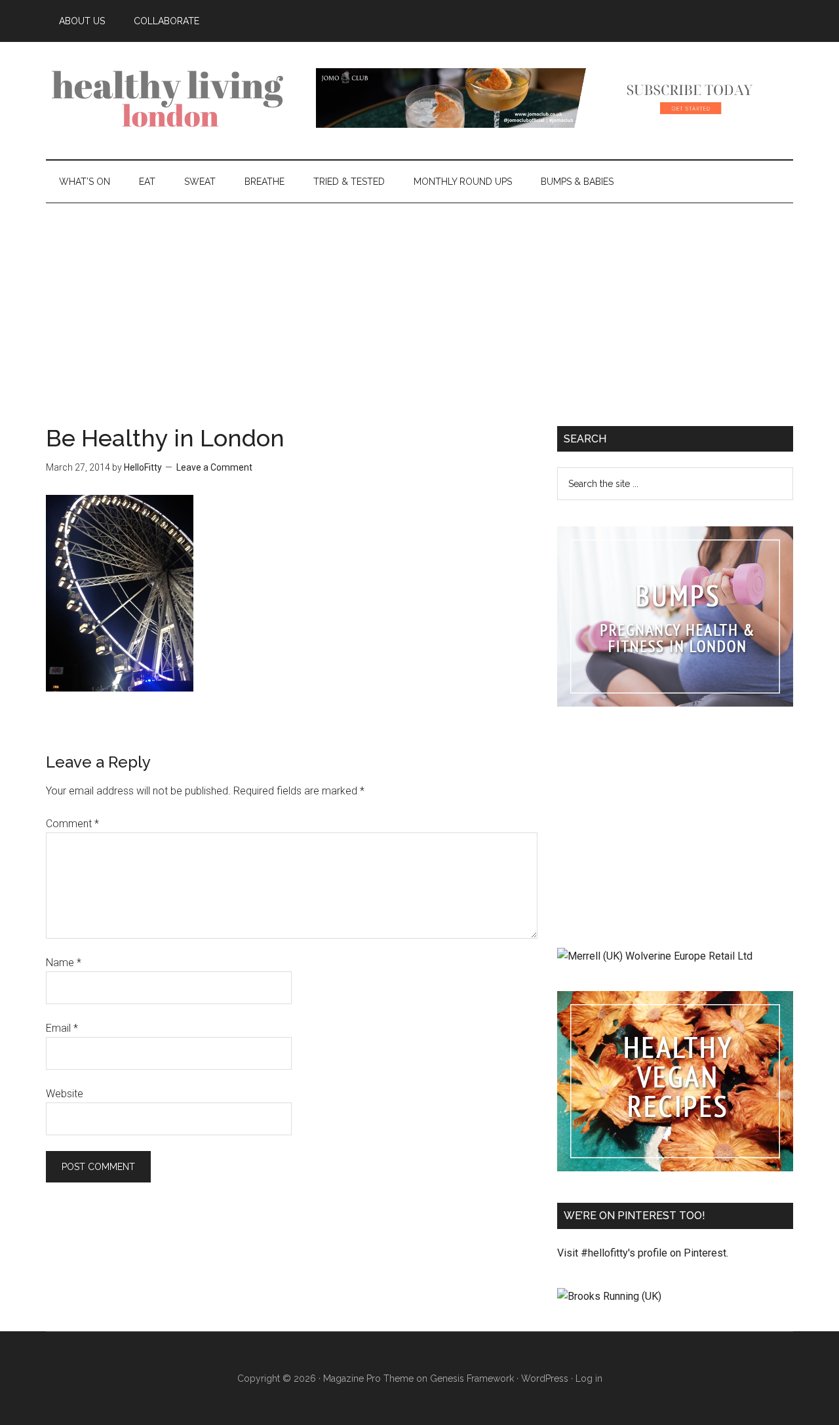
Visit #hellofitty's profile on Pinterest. (642, 1253)
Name (63, 962)
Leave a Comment (214, 467)
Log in (589, 1378)
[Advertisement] (419, 301)
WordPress (544, 1378)
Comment (72, 823)
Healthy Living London (170, 97)
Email (62, 1028)
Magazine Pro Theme (368, 1378)
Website (64, 1093)
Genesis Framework (472, 1378)
